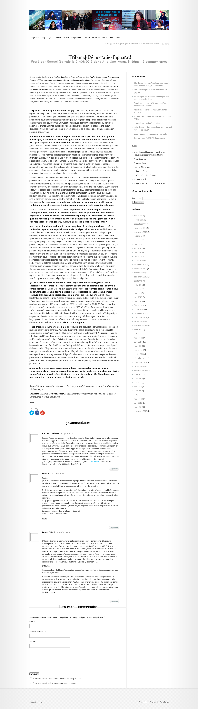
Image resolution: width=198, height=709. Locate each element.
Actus (122, 62)
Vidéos (58, 38)
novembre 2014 (140, 318)
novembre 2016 (140, 228)
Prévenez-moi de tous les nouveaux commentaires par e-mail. (57, 679)
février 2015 (139, 305)
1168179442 (94, 462)
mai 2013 (138, 387)
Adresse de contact (37, 632)
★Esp (112, 38)
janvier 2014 (139, 354)
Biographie (35, 38)
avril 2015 (138, 297)
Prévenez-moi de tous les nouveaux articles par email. (54, 683)
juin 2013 (137, 383)
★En (118, 38)
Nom (32, 621)
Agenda (50, 38)
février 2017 (139, 216)
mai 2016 (138, 244)
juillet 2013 (138, 379)
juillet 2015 (138, 285)
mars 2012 (138, 407)
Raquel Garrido (59, 62)
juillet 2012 (138, 391)
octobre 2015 (139, 273)
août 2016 (138, 236)
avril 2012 (138, 403)
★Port (104, 38)
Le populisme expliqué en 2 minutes (148, 123)
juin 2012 (137, 395)
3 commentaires (155, 62)
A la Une (109, 62)
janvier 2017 (139, 220)
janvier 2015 (139, 309)
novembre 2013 (140, 362)
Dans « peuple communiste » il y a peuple (150, 134)
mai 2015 (138, 293)
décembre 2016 (140, 224)
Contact (86, 38)
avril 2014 (138, 342)
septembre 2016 (140, 232)
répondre (114, 469)
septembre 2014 (140, 326)
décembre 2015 (140, 265)
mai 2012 (138, 399)
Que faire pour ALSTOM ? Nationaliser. (149, 138)
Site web (32, 641)
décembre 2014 (140, 313)
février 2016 (139, 257)
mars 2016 (138, 252)
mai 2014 (138, 338)
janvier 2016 (139, 261)
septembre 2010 (140, 411)
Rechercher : (137, 198)
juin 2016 (137, 240)
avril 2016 (138, 248)
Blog (43, 38)
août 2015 (138, 281)
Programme (76, 38)
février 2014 (139, 350)
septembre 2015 (140, 277)
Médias (66, 38)
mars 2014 (138, 346)
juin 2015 (137, 289)
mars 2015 (138, 301)
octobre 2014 (139, 322)
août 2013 (138, 375)
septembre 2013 (140, 370)
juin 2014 (137, 334)
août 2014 (138, 330)
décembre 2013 (140, 358)
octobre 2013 (139, 366)
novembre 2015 (140, 269)
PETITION (96, 38)
